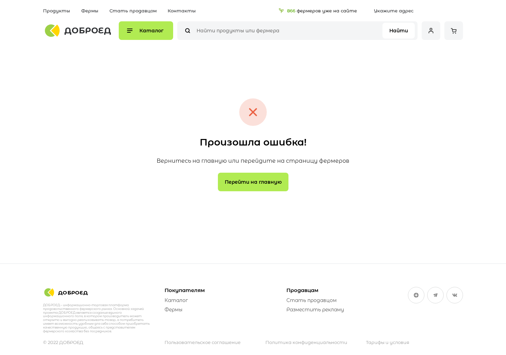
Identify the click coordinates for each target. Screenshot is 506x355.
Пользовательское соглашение (203, 342)
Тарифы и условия (387, 342)
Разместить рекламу (315, 309)
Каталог (176, 300)
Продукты (56, 10)
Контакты (182, 10)
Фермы (89, 10)
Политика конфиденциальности (306, 342)
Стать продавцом (133, 10)
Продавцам (302, 290)
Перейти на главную (253, 182)
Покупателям (185, 290)
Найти (398, 31)
